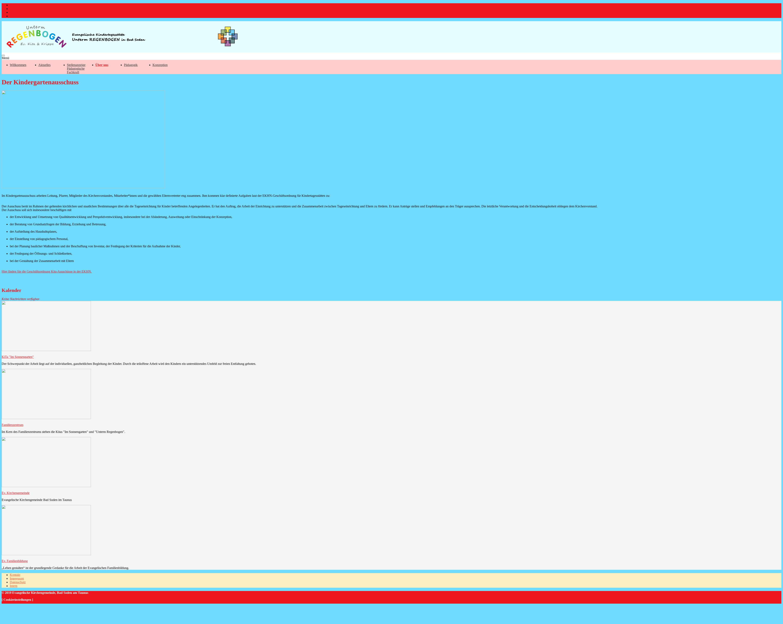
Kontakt (15, 5)
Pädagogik (131, 65)
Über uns (101, 65)
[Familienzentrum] (46, 418)
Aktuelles (44, 65)
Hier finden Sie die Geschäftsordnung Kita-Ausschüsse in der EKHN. (47, 271)
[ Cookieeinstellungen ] (17, 599)
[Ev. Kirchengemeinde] (46, 486)
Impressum (17, 8)
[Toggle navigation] (3, 55)
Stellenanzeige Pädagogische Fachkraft (76, 68)
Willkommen (18, 65)
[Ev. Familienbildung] (46, 554)
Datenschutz (18, 12)
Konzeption (160, 65)
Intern (13, 16)
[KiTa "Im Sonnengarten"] (46, 350)
